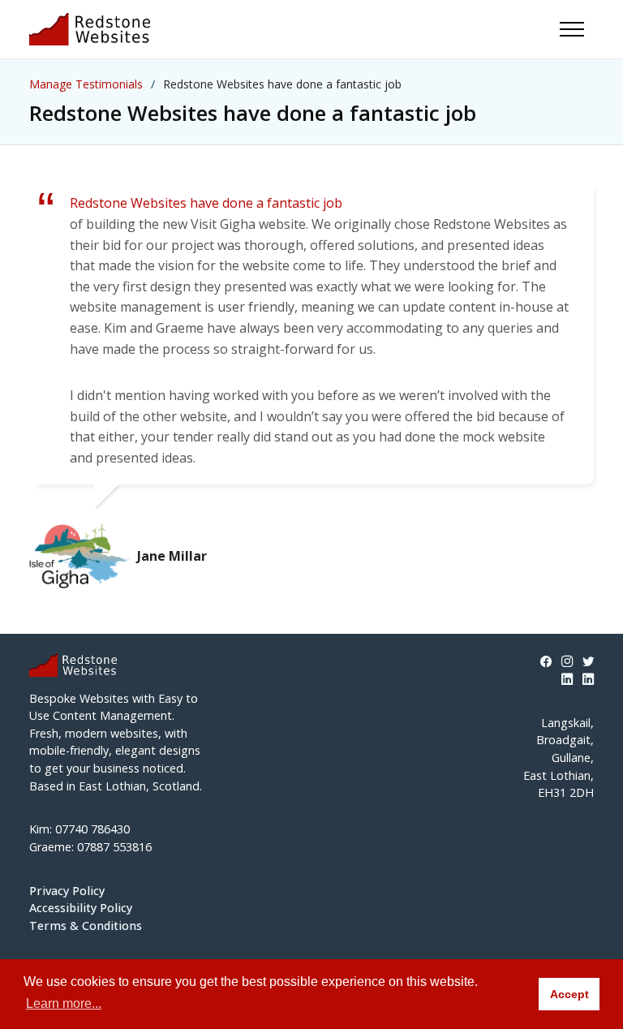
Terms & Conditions (85, 925)
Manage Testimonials (86, 84)
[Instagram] (567, 661)
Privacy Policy (67, 890)
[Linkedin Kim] (567, 679)
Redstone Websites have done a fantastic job (206, 203)
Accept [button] (569, 994)
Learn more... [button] (63, 1003)
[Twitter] (588, 661)
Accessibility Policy (80, 907)
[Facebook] (546, 661)
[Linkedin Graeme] (588, 679)
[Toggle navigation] (572, 29)
